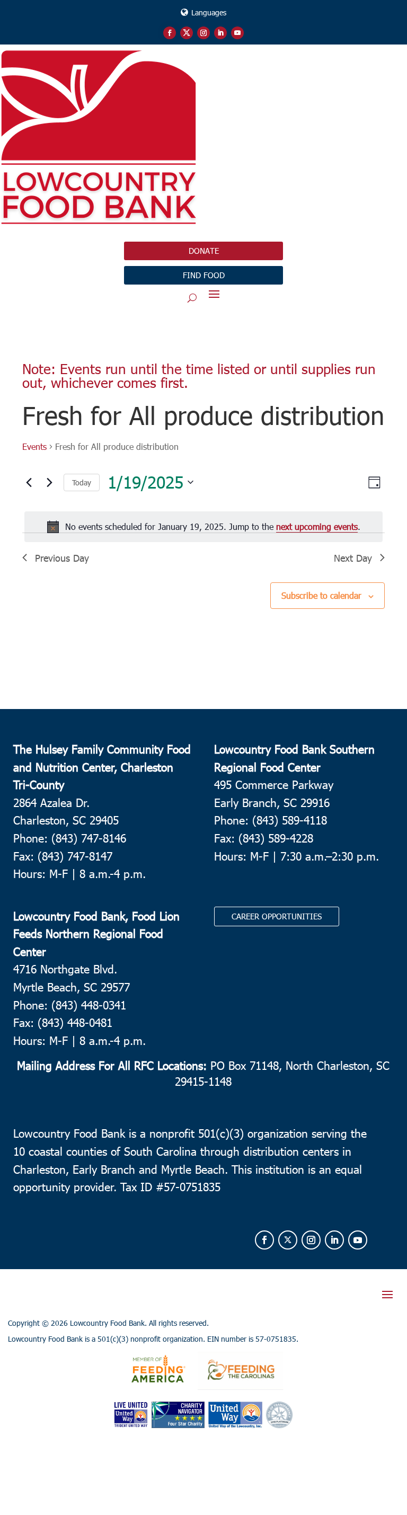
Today (81, 482)
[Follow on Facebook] (169, 32)
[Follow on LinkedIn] (220, 32)
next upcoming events (317, 526)
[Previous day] (28, 482)
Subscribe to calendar (321, 595)
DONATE (204, 250)
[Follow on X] (186, 32)
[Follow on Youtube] (237, 32)
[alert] (203, 526)
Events (34, 446)
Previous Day (62, 558)
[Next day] (49, 482)
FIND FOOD (204, 275)
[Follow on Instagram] (203, 32)
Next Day (353, 558)
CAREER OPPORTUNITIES (277, 916)
